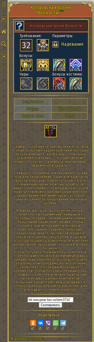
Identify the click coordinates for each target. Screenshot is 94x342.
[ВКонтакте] (41, 323)
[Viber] (48, 323)
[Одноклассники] (33, 323)
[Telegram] (63, 323)
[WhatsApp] (56, 323)
